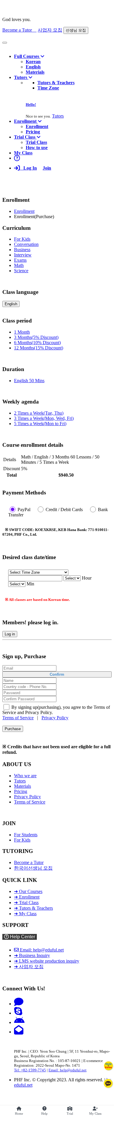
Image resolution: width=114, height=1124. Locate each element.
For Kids (22, 239)
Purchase (13, 729)
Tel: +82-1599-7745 (30, 1070)
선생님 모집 (76, 30)
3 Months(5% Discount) (36, 337)
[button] (29, 56)
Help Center (22, 936)
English (11, 304)
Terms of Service (18, 717)
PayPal (24, 509)
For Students (25, 834)
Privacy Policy (55, 717)
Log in (10, 634)
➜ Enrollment (26, 896)
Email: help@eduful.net (41, 949)
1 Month (22, 332)
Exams (20, 260)
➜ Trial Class (26, 902)
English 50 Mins (29, 380)
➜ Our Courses (28, 891)
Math (19, 265)
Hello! (31, 104)
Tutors (58, 115)
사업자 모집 (50, 29)
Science (21, 270)
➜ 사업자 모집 (29, 966)
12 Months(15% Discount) (38, 347)
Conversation (26, 244)
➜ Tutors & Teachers (33, 908)
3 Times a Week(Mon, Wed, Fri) (44, 418)
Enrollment (24, 211)
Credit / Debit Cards (64, 509)
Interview (23, 254)
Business (22, 249)
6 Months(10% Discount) (37, 342)
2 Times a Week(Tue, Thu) (38, 413)
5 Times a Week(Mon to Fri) (40, 423)
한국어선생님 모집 (33, 868)
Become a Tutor (19, 29)
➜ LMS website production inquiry (46, 960)
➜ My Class (25, 913)
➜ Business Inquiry (32, 955)
